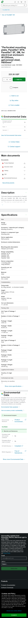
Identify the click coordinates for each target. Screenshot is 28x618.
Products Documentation (8, 585)
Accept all (14, 615)
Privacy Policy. (6, 553)
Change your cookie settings (14, 610)
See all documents (8, 183)
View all (8, 15)
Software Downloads (7, 587)
